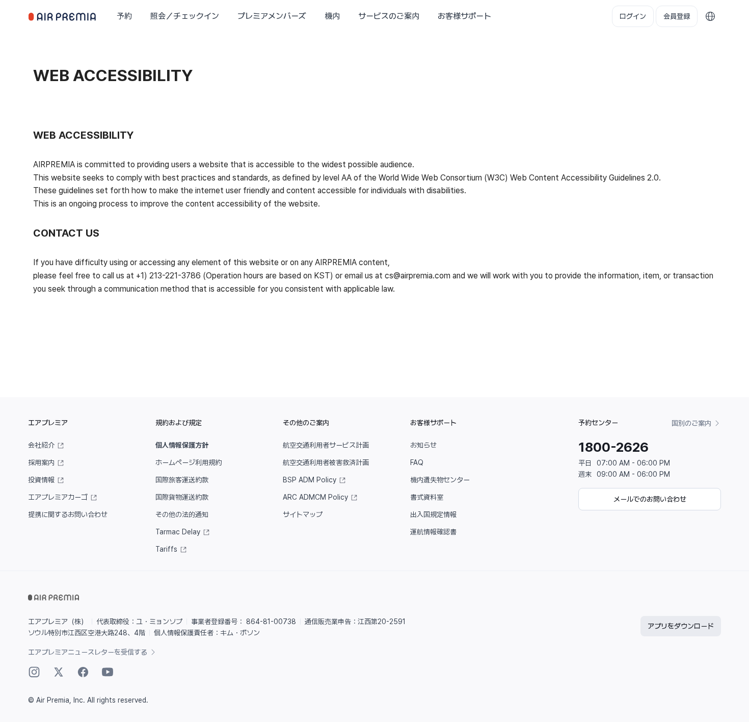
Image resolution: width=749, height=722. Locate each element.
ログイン (633, 16)
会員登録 (676, 16)
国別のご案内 (692, 423)
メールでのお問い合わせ (649, 499)
